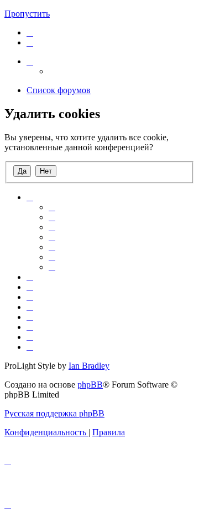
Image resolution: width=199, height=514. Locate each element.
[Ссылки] (30, 61)
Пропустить (27, 13)
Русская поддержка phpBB (54, 413)
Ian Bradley (89, 365)
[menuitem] (30, 32)
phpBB (90, 384)
